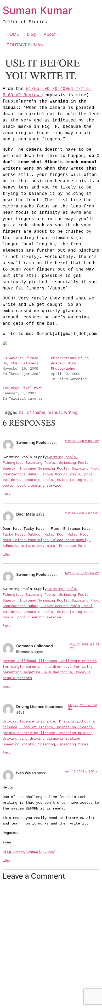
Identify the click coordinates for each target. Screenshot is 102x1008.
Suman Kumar (37, 10)
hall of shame (32, 412)
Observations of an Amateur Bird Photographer (70, 363)
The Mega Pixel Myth (22, 388)
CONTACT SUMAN (25, 44)
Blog (31, 34)
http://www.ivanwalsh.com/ (29, 852)
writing (71, 412)
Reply (6, 494)
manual (55, 412)
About (50, 34)
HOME (13, 34)
